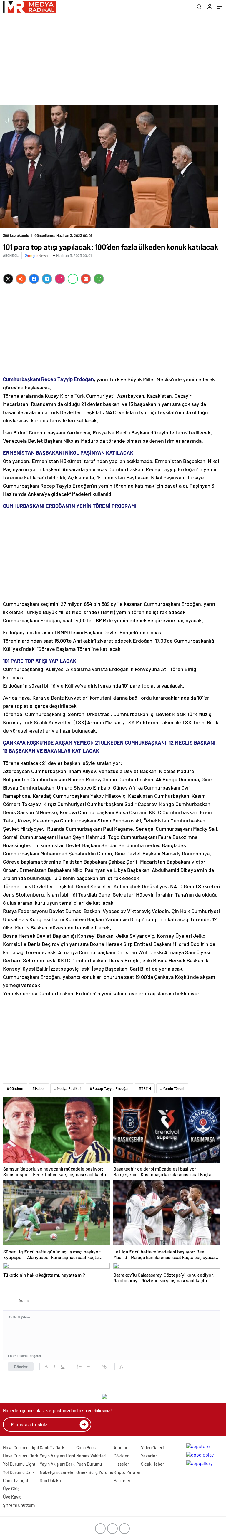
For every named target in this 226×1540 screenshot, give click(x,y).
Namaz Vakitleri (91, 1455)
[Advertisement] (113, 57)
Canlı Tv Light (16, 1480)
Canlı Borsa (87, 1447)
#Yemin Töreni (172, 1088)
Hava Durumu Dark (21, 1455)
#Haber (38, 1088)
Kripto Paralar (127, 1472)
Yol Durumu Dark (19, 1472)
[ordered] (79, 1366)
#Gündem (15, 1088)
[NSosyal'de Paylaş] (21, 279)
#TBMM (145, 1088)
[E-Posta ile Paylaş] (86, 279)
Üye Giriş (11, 1488)
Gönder (21, 1366)
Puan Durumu (89, 1464)
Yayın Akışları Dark (57, 1464)
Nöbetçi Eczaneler (57, 1472)
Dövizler (121, 1455)
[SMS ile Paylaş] (99, 279)
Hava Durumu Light (21, 1447)
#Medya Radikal (67, 1088)
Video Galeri (152, 1447)
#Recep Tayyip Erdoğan (109, 1088)
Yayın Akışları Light (58, 1455)
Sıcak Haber (152, 1464)
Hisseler (121, 1464)
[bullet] (88, 1366)
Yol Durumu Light (19, 1464)
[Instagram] (60, 279)
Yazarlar (149, 1455)
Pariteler (122, 1480)
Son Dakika (50, 1480)
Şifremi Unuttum (19, 1505)
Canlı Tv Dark (52, 1447)
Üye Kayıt (12, 1496)
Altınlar (121, 1447)
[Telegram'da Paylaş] (47, 279)
